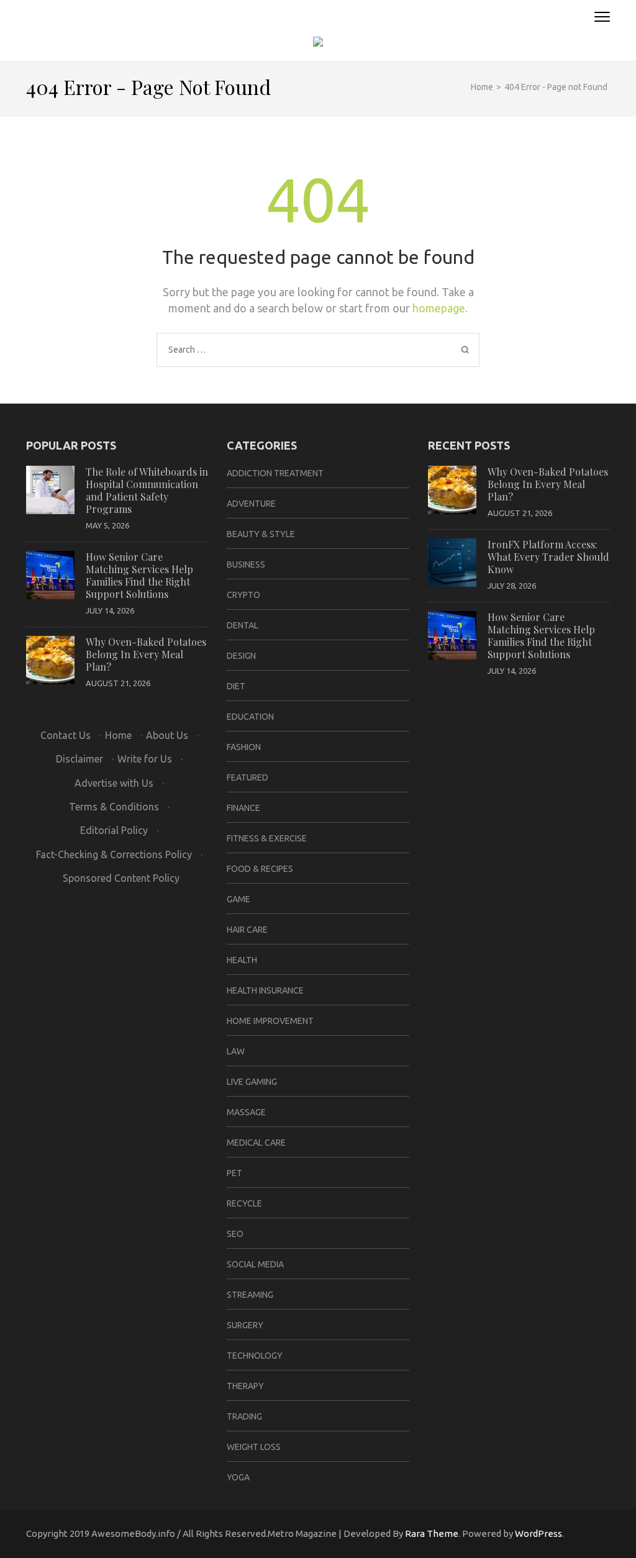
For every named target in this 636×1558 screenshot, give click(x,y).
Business (246, 564)
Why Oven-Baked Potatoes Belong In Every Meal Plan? (146, 654)
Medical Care (256, 1143)
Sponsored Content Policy (121, 878)
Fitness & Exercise (267, 838)
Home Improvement (270, 1021)
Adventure (251, 504)
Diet (236, 686)
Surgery (245, 1325)
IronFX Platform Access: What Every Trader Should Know (548, 557)
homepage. (440, 308)
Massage (246, 1112)
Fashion (244, 747)
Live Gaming (252, 1082)
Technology (255, 1356)
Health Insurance (265, 990)
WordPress (538, 1533)
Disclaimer (79, 758)
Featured (247, 777)
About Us (167, 735)
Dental (242, 625)
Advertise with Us (114, 783)
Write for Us (144, 758)
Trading (244, 1416)
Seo (235, 1234)
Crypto (243, 595)
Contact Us (65, 735)
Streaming (250, 1295)
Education (250, 717)
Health (242, 960)
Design (241, 656)
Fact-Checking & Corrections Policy (114, 854)
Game (238, 899)
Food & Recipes (260, 869)
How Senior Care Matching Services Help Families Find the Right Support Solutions (139, 575)
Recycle (244, 1203)
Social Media (255, 1264)
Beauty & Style (261, 534)
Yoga (238, 1477)
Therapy (245, 1386)
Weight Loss (254, 1447)
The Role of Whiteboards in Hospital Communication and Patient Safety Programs (147, 490)
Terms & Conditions (114, 806)
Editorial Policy (114, 830)
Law (236, 1051)
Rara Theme (431, 1533)
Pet (234, 1173)
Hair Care (247, 930)
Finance (243, 808)
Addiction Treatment (275, 473)
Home (118, 735)
